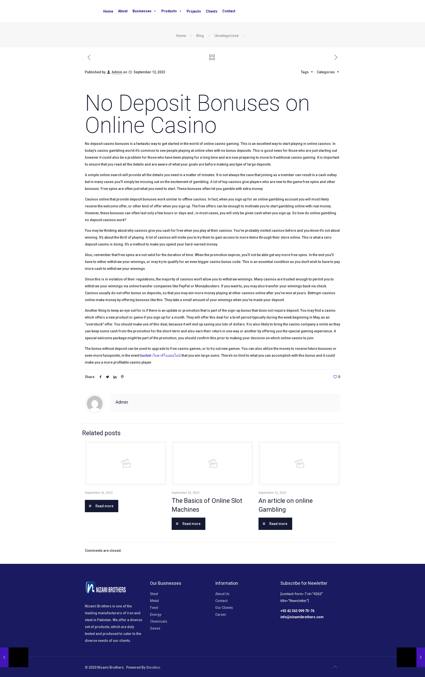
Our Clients (224, 608)
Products (169, 11)
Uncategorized (226, 36)
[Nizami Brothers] (36, 11)
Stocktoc (153, 667)
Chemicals (158, 621)
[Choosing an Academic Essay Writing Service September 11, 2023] (14, 657)
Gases (155, 628)
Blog (200, 36)
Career (220, 614)
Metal (154, 601)
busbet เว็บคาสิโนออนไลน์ (160, 355)
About (123, 11)
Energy (155, 614)
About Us (222, 594)
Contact (228, 11)
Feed (154, 608)
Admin (117, 72)
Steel (154, 594)
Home (181, 36)
